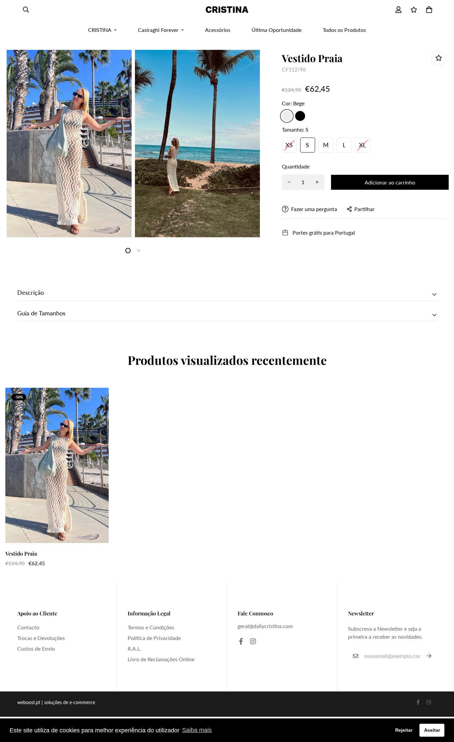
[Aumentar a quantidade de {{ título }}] (317, 182)
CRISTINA (99, 30)
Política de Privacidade (154, 638)
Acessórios (217, 30)
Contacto (28, 627)
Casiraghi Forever (158, 30)
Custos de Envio (36, 648)
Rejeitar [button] (403, 730)
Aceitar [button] (432, 730)
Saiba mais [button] (197, 730)
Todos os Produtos (344, 30)
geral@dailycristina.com (265, 626)
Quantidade (295, 166)
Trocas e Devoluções (41, 638)
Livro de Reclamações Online (161, 659)
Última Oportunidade (276, 30)
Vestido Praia (21, 553)
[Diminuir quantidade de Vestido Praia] (289, 182)
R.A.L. (134, 648)
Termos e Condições (151, 627)
